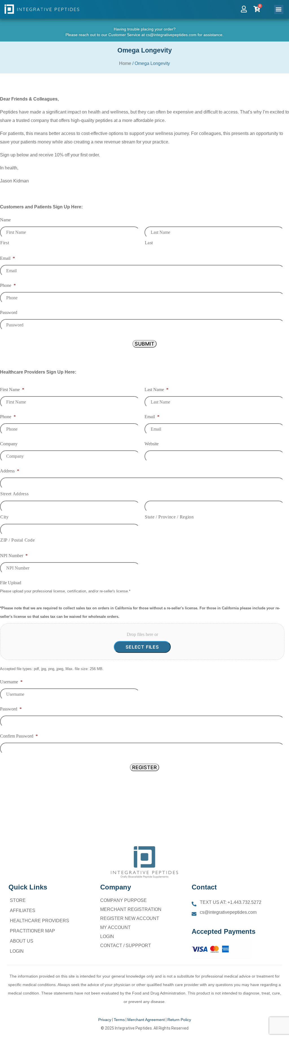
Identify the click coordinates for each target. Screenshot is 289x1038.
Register (144, 767)
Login (17, 951)
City (4, 516)
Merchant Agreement (146, 1019)
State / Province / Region (169, 516)
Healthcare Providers (39, 920)
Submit (144, 344)
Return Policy (179, 1019)
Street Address (14, 493)
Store (18, 900)
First (4, 242)
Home (125, 63)
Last (149, 242)
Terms (119, 1019)
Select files (142, 647)
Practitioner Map (32, 930)
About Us (21, 941)
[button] (278, 9)
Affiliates (22, 910)
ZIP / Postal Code (17, 540)
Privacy (104, 1019)
